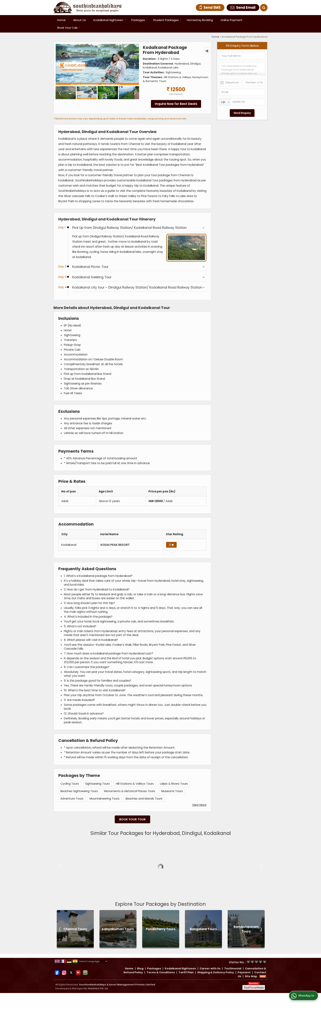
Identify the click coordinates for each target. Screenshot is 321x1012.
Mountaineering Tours (104, 798)
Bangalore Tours (161, 929)
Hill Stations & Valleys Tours (135, 784)
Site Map (251, 976)
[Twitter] (71, 972)
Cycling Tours (69, 784)
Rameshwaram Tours (204, 929)
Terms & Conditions (161, 972)
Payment (244, 972)
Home (61, 20)
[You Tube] (78, 972)
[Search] (264, 7)
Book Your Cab (67, 28)
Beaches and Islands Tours (144, 798)
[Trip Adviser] (85, 972)
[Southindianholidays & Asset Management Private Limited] (88, 7)
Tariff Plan (186, 972)
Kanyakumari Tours (76, 929)
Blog (140, 968)
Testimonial (232, 968)
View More (199, 805)
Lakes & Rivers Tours (174, 784)
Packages (138, 20)
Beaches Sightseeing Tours (79, 791)
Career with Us (210, 968)
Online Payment (231, 20)
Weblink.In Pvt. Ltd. (98, 988)
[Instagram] (64, 972)
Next (261, 867)
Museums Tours (172, 791)
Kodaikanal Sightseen (108, 20)
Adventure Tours (71, 798)
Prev (60, 867)
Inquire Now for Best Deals (176, 104)
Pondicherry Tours (119, 929)
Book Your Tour (132, 819)
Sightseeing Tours (97, 784)
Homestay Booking (200, 20)
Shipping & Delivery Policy (215, 972)
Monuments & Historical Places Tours (129, 791)
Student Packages (166, 20)
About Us (79, 20)
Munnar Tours (247, 929)
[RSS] (263, 976)
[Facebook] (57, 972)
